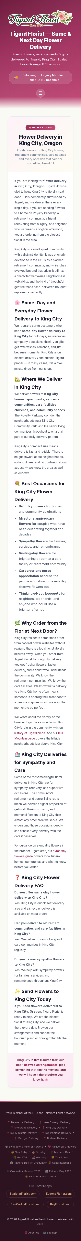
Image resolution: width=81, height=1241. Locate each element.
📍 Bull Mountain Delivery (21, 1132)
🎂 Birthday (39, 1152)
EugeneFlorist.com (59, 1193)
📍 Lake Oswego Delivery (54, 1122)
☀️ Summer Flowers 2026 (40, 1176)
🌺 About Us (31, 1232)
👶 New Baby (19, 1152)
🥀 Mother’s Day (60, 1152)
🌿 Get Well (20, 1157)
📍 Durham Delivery (55, 1138)
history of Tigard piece (29, 733)
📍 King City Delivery (54, 1127)
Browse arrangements (41, 1065)
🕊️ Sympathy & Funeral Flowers (24, 1146)
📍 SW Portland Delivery (56, 1132)
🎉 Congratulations (59, 1162)
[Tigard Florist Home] (40, 18)
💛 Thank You (59, 1157)
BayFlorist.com (60, 1204)
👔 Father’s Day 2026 (58, 1171)
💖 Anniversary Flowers (62, 1146)
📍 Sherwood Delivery (23, 1127)
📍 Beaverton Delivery (20, 1122)
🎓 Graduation (38, 1162)
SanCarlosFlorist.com (25, 1204)
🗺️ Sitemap (50, 1232)
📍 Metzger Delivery (26, 1138)
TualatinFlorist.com (23, 1193)
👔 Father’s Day (19, 1162)
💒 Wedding (39, 1157)
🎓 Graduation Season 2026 (23, 1171)
